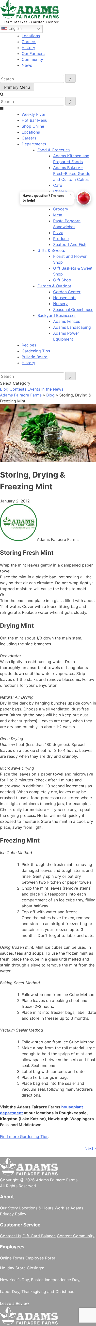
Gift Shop (62, 279)
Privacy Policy (13, 1213)
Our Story (9, 1207)
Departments (34, 143)
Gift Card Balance (39, 1235)
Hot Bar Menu (34, 120)
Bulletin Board (35, 356)
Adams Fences (66, 321)
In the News (52, 389)
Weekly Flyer (33, 114)
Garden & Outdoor (54, 285)
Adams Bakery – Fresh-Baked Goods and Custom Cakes (71, 173)
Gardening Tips (36, 350)
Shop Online (33, 126)
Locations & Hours (36, 1207)
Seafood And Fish (69, 244)
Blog (4, 389)
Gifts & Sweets (51, 250)
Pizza (58, 232)
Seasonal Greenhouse (73, 309)
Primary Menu (17, 87)
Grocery (60, 209)
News (27, 65)
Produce (61, 238)
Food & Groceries (53, 149)
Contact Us (10, 1235)
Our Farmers (33, 53)
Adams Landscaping (72, 327)
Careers (29, 41)
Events (34, 389)
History (28, 47)
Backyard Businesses (56, 315)
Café (57, 185)
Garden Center (66, 291)
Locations (31, 35)
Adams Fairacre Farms (21, 395)
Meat (58, 214)
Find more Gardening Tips (24, 1136)
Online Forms (12, 1258)
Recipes (29, 345)
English (14, 28)
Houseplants (64, 297)
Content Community (76, 1235)
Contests (18, 389)
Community (32, 59)
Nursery (60, 303)
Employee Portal (40, 1258)
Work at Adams (69, 1207)
